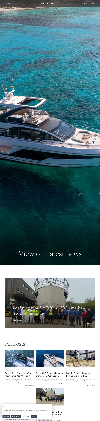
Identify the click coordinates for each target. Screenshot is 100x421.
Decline (34, 416)
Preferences (25, 416)
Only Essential (15, 416)
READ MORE (17, 320)
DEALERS (92, 3)
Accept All (6, 416)
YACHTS (86, 3)
